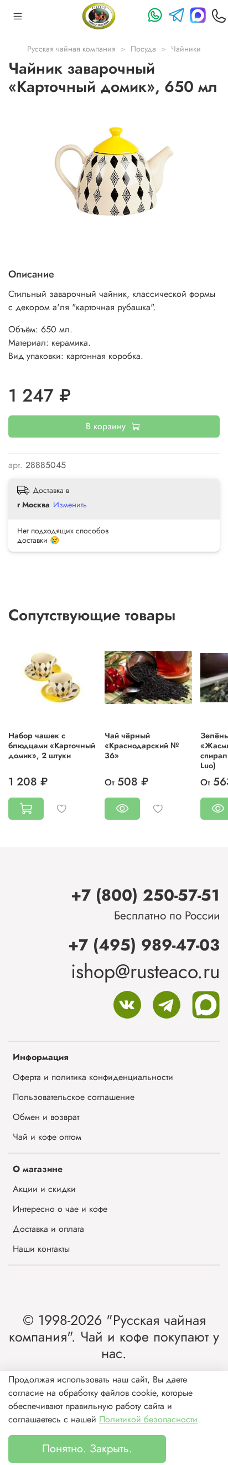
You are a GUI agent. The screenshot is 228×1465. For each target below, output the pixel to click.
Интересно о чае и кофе (60, 1208)
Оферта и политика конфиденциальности (93, 1077)
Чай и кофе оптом (47, 1136)
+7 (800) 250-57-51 (145, 895)
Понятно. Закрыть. (87, 1449)
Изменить (70, 505)
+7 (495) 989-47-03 (144, 945)
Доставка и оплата (48, 1228)
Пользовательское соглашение (73, 1097)
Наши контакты (41, 1248)
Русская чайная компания (71, 48)
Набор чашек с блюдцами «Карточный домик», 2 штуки (51, 745)
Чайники (186, 48)
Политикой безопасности (148, 1419)
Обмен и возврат (46, 1117)
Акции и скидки (44, 1189)
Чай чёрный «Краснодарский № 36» (142, 745)
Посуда (143, 48)
